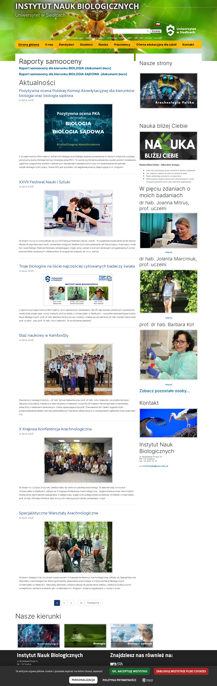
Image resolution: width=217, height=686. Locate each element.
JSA (135, 38)
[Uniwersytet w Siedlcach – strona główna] (148, 680)
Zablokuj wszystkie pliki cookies (181, 671)
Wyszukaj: (107, 31)
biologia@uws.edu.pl (157, 466)
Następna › (94, 602)
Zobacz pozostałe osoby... (164, 390)
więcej (168, 252)
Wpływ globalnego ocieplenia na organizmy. (163, 176)
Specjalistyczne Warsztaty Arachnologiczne (58, 513)
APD (130, 38)
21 (81, 602)
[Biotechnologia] (38, 635)
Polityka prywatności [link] (119, 680)
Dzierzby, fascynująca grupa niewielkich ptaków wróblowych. (171, 170)
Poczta (148, 38)
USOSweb (112, 38)
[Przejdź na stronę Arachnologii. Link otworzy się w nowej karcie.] (168, 91)
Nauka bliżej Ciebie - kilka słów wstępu (159, 164)
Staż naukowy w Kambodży (43, 335)
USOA (122, 38)
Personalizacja (83, 680)
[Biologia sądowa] (132, 635)
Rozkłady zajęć (75, 38)
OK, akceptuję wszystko (129, 671)
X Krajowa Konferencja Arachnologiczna (55, 429)
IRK (141, 38)
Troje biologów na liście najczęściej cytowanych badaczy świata (77, 266)
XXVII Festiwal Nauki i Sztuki (44, 182)
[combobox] (131, 31)
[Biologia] (85, 635)
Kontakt (158, 38)
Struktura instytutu (95, 38)
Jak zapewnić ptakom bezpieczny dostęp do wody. (166, 173)
